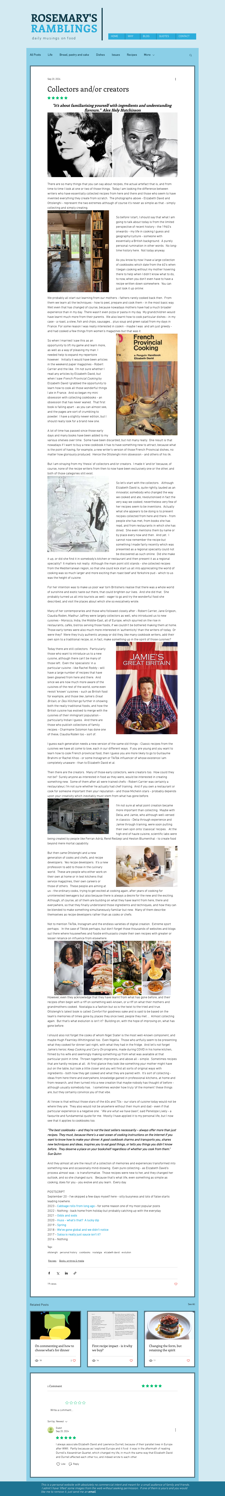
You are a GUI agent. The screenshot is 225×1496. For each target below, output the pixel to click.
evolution (126, 1252)
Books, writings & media (71, 1261)
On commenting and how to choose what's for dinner (54, 1348)
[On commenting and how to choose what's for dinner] (55, 1325)
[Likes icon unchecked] (58, 1464)
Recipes (132, 55)
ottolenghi (52, 1252)
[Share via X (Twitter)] (57, 1273)
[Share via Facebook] (49, 1273)
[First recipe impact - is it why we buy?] (112, 1325)
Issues (116, 55)
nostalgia (97, 1252)
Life (50, 55)
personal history (68, 1252)
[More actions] (175, 79)
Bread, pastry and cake (74, 55)
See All (191, 1304)
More (147, 55)
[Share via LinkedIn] (66, 1273)
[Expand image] (79, 144)
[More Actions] (175, 1430)
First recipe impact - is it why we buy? (112, 1348)
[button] (190, 55)
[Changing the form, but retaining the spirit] (169, 1325)
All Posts (35, 55)
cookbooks (84, 1252)
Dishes (100, 55)
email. (92, 1492)
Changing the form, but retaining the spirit (165, 1348)
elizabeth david (112, 1252)
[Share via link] (75, 1273)
